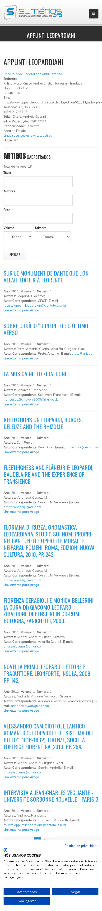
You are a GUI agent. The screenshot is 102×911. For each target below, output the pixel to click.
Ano (7, 209)
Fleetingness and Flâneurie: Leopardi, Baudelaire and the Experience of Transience (48, 474)
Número (40, 228)
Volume (9, 228)
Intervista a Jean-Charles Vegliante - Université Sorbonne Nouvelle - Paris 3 (51, 796)
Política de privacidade (81, 846)
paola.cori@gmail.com (82, 447)
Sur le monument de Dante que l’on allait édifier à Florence (46, 276)
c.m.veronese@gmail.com (22, 507)
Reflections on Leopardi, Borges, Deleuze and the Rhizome (43, 423)
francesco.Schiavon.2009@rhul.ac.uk (31, 399)
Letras (47, 135)
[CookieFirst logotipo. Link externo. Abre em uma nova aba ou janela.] (5, 850)
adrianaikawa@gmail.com (30, 706)
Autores (9, 191)
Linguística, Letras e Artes (22, 135)
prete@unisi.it (82, 353)
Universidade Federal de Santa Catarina (33, 74)
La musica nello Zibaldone (35, 373)
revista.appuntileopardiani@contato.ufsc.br (35, 305)
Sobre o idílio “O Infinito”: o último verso (46, 329)
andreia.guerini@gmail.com (23, 646)
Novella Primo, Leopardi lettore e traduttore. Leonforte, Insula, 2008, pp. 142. (47, 673)
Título (7, 172)
